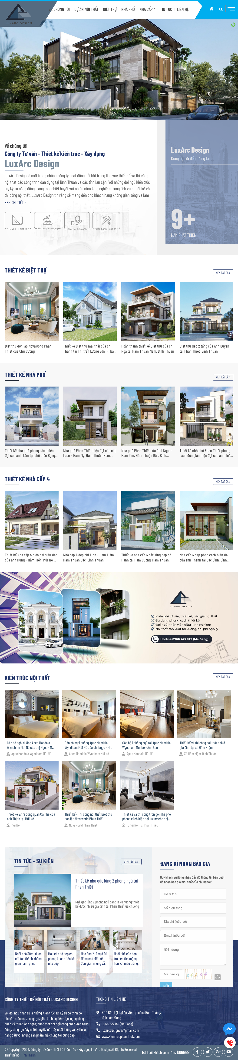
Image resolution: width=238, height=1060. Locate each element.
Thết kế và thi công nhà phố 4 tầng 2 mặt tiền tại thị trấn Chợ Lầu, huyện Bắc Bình (147, 453)
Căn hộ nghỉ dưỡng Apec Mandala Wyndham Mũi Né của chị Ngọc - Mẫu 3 (31, 745)
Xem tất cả (222, 273)
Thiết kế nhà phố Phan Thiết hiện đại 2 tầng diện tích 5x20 (206, 453)
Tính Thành (28, 1055)
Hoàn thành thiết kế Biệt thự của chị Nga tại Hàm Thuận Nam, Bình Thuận (31, 349)
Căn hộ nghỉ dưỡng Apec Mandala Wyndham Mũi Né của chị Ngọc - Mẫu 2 (89, 745)
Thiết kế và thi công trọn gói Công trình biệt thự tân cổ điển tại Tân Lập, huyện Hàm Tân (204, 349)
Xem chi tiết (15, 202)
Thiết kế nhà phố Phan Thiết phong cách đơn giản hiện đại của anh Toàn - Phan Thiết (89, 453)
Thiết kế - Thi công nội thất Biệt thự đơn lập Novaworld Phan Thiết (88, 816)
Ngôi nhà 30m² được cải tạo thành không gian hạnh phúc (28, 958)
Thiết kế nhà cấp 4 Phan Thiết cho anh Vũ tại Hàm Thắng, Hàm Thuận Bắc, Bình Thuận (146, 557)
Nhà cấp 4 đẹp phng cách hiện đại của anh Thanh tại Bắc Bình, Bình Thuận (87, 557)
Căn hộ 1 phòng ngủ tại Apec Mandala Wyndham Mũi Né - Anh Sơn (146, 745)
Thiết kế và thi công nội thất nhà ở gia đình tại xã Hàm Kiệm (202, 745)
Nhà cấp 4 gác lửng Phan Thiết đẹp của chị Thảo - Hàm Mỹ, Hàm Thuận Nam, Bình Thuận (205, 557)
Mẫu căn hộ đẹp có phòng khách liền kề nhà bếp (61, 958)
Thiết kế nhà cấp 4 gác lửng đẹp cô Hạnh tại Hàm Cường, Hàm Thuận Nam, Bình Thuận (29, 557)
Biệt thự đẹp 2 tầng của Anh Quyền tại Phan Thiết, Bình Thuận (87, 349)
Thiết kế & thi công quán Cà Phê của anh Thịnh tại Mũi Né (31, 816)
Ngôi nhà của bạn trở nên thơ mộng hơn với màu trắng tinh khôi (126, 958)
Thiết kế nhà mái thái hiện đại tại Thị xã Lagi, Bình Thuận (148, 349)
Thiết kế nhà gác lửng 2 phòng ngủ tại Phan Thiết (106, 883)
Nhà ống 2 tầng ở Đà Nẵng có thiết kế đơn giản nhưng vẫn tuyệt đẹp (94, 958)
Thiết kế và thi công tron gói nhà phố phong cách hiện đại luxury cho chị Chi (146, 816)
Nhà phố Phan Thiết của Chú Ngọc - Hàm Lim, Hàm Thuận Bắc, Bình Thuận (30, 453)
